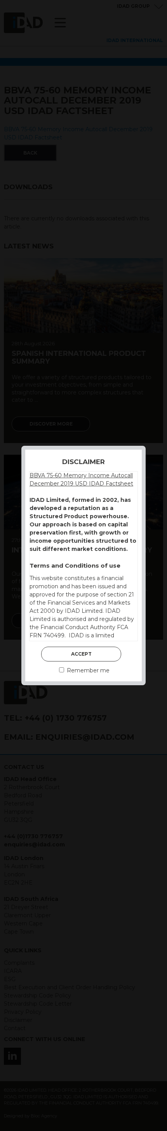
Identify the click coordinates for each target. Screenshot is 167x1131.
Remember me (87, 670)
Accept (81, 654)
